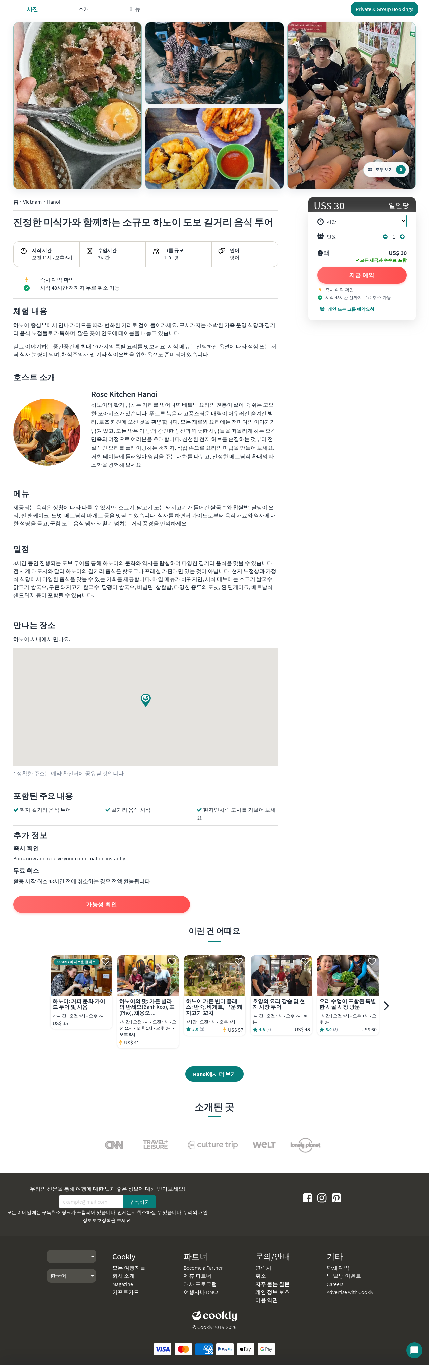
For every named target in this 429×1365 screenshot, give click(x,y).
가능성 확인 (101, 904)
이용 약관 (266, 1300)
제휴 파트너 (197, 1275)
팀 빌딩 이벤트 (344, 1275)
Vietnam (32, 201)
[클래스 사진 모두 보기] (77, 105)
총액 (323, 253)
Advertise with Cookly (350, 1292)
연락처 (263, 1267)
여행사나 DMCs (201, 1292)
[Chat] (414, 1350)
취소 (260, 1275)
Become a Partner (203, 1267)
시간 (331, 221)
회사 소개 (123, 1275)
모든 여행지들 (128, 1267)
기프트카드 (125, 1292)
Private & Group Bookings (384, 9)
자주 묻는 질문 (272, 1284)
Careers (335, 1284)
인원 (331, 236)
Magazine (122, 1284)
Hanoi (53, 201)
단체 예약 (338, 1267)
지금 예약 (362, 275)
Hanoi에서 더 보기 (214, 1074)
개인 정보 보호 (272, 1292)
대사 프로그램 (200, 1284)
